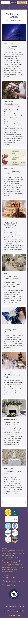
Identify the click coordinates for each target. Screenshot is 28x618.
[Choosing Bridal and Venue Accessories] (14, 262)
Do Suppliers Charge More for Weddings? (12, 105)
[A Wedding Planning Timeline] (14, 157)
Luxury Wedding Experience (10, 560)
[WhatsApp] (19, 615)
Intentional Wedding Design (10, 571)
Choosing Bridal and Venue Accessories (12, 277)
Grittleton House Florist (9, 569)
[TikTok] (16, 615)
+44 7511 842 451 (10, 577)
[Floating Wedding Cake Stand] (14, 457)
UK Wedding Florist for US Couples (12, 567)
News (5, 273)
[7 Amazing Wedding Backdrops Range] (14, 408)
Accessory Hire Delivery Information (12, 550)
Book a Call (13, 2)
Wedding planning (8, 43)
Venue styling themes (9, 220)
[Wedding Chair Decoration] (14, 315)
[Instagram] (11, 615)
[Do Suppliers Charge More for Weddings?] (14, 90)
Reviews (4, 548)
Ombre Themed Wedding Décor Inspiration (10, 225)
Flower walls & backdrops (10, 419)
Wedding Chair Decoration (10, 331)
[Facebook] (14, 615)
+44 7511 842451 (10, 585)
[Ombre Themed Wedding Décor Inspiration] (14, 209)
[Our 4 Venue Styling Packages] (14, 361)
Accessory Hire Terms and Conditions (13, 553)
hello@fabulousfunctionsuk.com (15, 581)
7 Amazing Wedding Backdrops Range (12, 423)
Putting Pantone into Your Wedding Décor (12, 48)
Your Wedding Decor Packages (11, 557)
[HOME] (7, 20)
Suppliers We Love (7, 559)
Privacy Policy (6, 552)
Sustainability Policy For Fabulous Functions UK (12, 565)
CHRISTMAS (22, 2)
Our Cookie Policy (7, 555)
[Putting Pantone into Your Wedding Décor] (14, 32)
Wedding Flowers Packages (10, 562)
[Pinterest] (9, 615)
